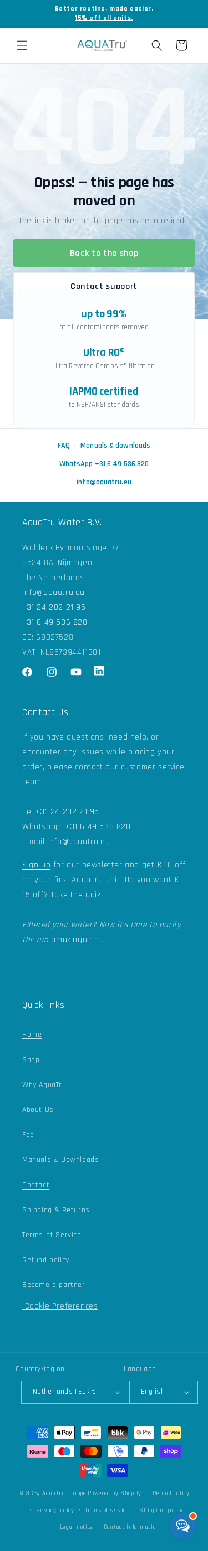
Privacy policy (55, 1510)
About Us (38, 1110)
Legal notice (76, 1527)
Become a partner (53, 1285)
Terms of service (106, 1510)
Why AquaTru (44, 1085)
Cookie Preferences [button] (60, 1306)
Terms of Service (52, 1235)
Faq (28, 1135)
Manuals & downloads (115, 446)
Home (32, 1035)
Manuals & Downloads (60, 1160)
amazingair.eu (77, 939)
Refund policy (45, 1260)
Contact (35, 1185)
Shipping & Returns (56, 1210)
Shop (30, 1060)
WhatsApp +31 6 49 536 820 (104, 464)
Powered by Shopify (114, 1493)
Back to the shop (104, 253)
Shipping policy (161, 1510)
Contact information (131, 1527)
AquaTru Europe (64, 1493)
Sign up (36, 865)
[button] (22, 45)
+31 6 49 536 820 (55, 622)
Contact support (104, 286)
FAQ (64, 446)
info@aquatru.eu (104, 482)
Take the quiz (75, 895)
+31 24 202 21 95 (54, 607)
